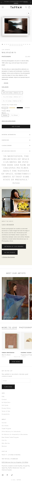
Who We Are (6, 443)
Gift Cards (5, 405)
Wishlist (4, 446)
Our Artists (5, 425)
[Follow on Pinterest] (7, 475)
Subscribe (8, 387)
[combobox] (26, 7)
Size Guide (5, 86)
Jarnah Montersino (8, 352)
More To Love (9, 328)
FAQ (3, 396)
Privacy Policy (6, 408)
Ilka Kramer (6, 49)
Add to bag (16, 126)
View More (16, 361)
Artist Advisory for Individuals (11, 431)
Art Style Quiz (6, 402)
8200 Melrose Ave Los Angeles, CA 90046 (15, 462)
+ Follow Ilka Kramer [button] (8, 257)
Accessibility (6, 414)
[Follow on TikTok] (12, 475)
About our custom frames (8, 121)
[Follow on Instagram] (3, 475)
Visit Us (4, 440)
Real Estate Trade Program (10, 437)
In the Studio (9, 252)
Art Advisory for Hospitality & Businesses (15, 434)
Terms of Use (6, 411)
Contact (4, 399)
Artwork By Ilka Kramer (13, 246)
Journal (4, 422)
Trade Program (6, 428)
